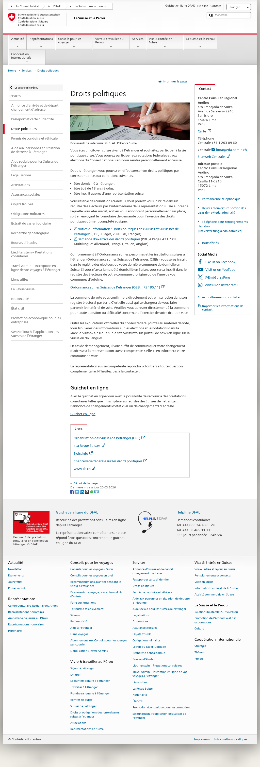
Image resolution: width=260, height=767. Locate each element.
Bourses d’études (143, 659)
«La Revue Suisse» (87, 446)
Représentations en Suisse (87, 729)
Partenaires (15, 631)
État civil (138, 701)
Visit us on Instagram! (221, 285)
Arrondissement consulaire (220, 297)
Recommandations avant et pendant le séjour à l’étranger (95, 584)
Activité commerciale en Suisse (214, 594)
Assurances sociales (145, 628)
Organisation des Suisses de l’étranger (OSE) (107, 438)
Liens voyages (79, 634)
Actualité (17, 39)
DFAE (56, 6)
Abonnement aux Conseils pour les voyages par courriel (98, 642)
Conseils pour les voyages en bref (91, 575)
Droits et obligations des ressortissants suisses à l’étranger (94, 714)
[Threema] (87, 491)
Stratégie (200, 646)
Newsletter (15, 569)
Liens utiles (140, 682)
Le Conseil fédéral (27, 6)
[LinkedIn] (82, 491)
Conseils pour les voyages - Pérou (91, 569)
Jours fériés (210, 243)
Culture (199, 628)
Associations (78, 723)
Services (137, 39)
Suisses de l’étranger (83, 706)
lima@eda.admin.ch (231, 150)
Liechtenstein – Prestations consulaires (157, 665)
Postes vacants (17, 588)
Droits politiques (143, 586)
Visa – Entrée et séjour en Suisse (214, 569)
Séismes (75, 615)
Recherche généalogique (149, 653)
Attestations (140, 621)
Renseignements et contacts (212, 575)
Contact (203, 89)
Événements (16, 575)
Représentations (41, 39)
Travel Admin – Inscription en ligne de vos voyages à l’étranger (160, 674)
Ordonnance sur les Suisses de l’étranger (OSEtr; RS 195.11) (115, 287)
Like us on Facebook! (220, 262)
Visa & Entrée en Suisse (160, 40)
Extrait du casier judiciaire (149, 647)
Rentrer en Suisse (81, 700)
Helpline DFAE (188, 512)
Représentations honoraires (26, 612)
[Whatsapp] (92, 491)
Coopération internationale (21, 55)
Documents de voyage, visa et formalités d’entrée (96, 594)
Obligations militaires (146, 640)
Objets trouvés (142, 634)
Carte (202, 131)
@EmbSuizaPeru (217, 277)
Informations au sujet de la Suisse (216, 588)
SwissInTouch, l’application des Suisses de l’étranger (159, 716)
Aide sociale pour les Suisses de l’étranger (159, 609)
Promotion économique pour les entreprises (161, 707)
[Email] (96, 491)
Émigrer (75, 674)
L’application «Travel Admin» (89, 651)
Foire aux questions (83, 602)
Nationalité (140, 695)
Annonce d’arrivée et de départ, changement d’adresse (153, 571)
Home (12, 70)
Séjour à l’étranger (82, 668)
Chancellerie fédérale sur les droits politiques (108, 461)
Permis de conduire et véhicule (152, 592)
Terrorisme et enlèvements (87, 609)
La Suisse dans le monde (90, 6)
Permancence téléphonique (220, 199)
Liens (77, 428)
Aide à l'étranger (81, 628)
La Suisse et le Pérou (200, 39)
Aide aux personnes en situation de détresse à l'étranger (161, 600)
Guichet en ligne (82, 414)
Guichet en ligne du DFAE (77, 512)
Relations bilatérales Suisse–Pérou (216, 612)
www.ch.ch (82, 469)
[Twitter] (77, 491)
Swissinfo (81, 453)
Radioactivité (78, 621)
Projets (198, 658)
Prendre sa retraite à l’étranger (90, 693)
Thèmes (199, 652)
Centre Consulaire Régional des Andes (33, 605)
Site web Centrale (211, 157)
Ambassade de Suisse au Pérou (28, 618)
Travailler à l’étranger (84, 687)
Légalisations (141, 615)
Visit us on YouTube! (220, 269)
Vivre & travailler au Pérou (109, 40)
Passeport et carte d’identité (151, 580)
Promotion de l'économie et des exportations (215, 620)
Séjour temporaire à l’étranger (90, 681)
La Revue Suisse (143, 688)
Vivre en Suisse (203, 582)
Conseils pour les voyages (69, 40)
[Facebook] (72, 491)
